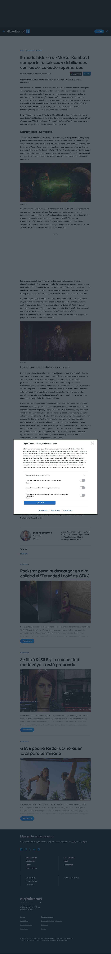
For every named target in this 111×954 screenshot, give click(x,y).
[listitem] (55, 475)
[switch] (82, 480)
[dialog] (55, 477)
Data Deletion (43, 510)
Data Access (55, 510)
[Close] (93, 444)
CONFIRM (40, 502)
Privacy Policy (68, 510)
